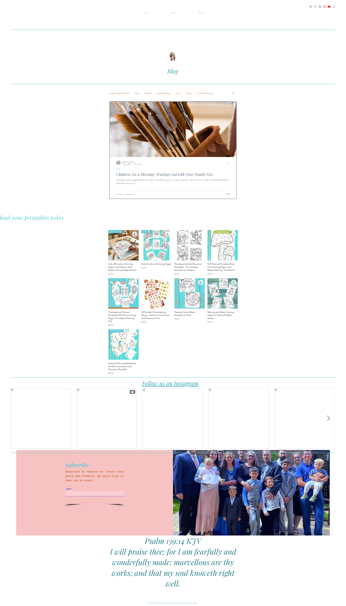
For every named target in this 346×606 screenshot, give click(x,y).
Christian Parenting (205, 93)
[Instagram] (324, 6)
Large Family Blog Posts (119, 93)
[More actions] (229, 162)
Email (68, 489)
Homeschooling (163, 93)
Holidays (148, 93)
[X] (319, 6)
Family (189, 93)
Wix (194, 603)
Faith (137, 93)
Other (178, 93)
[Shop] (310, 6)
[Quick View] (189, 245)
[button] (233, 93)
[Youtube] (329, 6)
